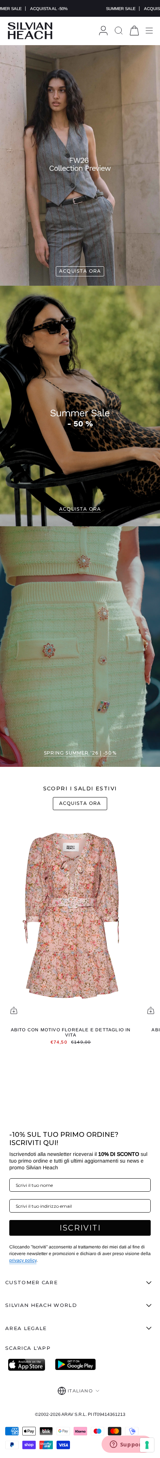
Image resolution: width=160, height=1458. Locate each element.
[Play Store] (75, 1365)
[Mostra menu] (149, 31)
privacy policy (22, 1260)
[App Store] (28, 1365)
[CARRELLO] (134, 31)
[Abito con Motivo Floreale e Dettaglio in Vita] (70, 920)
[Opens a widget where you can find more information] (127, 1445)
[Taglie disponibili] (13, 1010)
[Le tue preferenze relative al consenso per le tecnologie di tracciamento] (147, 1445)
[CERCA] (118, 31)
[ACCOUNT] (103, 31)
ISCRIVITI (80, 1227)
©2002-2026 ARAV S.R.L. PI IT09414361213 (80, 1414)
